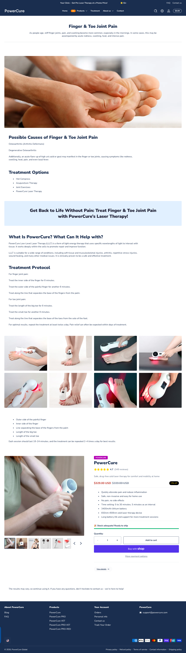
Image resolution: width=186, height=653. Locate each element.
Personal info (100, 616)
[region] (93, 3)
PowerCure (106, 463)
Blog (6, 612)
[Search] (155, 11)
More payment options (136, 556)
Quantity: (98, 533)
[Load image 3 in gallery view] (45, 543)
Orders (97, 612)
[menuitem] (25, 612)
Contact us (177, 3)
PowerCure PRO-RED (60, 629)
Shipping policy (175, 649)
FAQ (168, 3)
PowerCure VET (57, 620)
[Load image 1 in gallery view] (9, 543)
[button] (155, 11)
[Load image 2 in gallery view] (33, 543)
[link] (93, 92)
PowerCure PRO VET (59, 624)
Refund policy (125, 649)
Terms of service (140, 649)
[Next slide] (81, 543)
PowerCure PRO (57, 616)
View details (101, 569)
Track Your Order (102, 624)
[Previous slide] (74, 543)
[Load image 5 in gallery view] (69, 543)
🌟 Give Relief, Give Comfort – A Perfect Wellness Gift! (93, 3)
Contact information (158, 649)
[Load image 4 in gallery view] (57, 543)
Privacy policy (111, 649)
